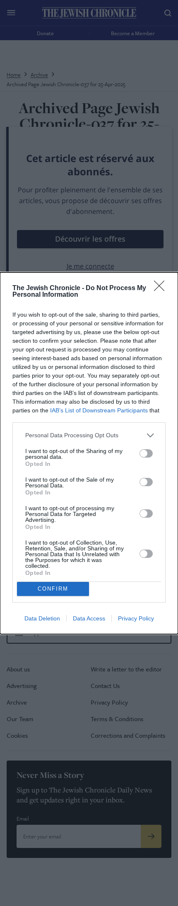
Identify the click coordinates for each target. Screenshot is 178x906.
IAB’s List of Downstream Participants (99, 410)
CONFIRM (53, 589)
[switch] (146, 453)
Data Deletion (42, 618)
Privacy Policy (136, 618)
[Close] (162, 288)
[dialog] (89, 453)
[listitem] (89, 435)
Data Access (89, 618)
